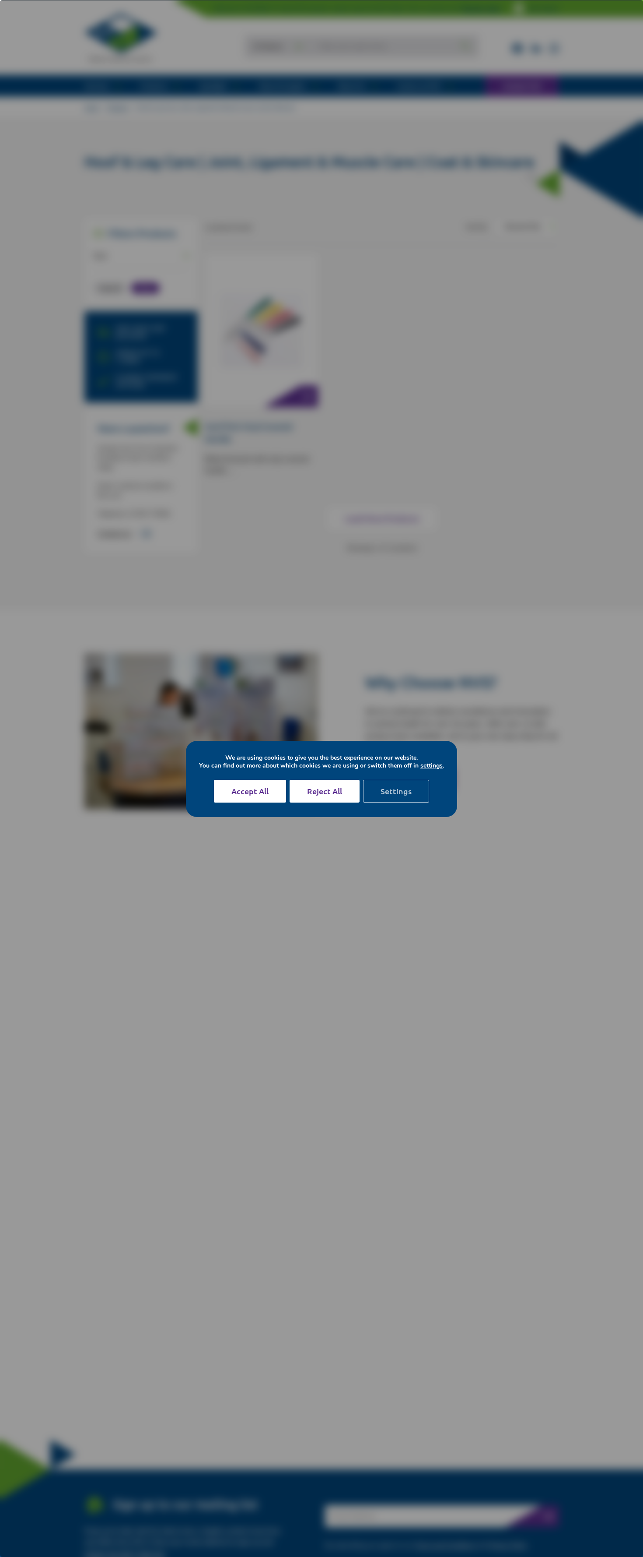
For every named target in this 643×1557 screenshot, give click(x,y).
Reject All (324, 791)
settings (431, 766)
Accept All (250, 791)
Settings (396, 791)
